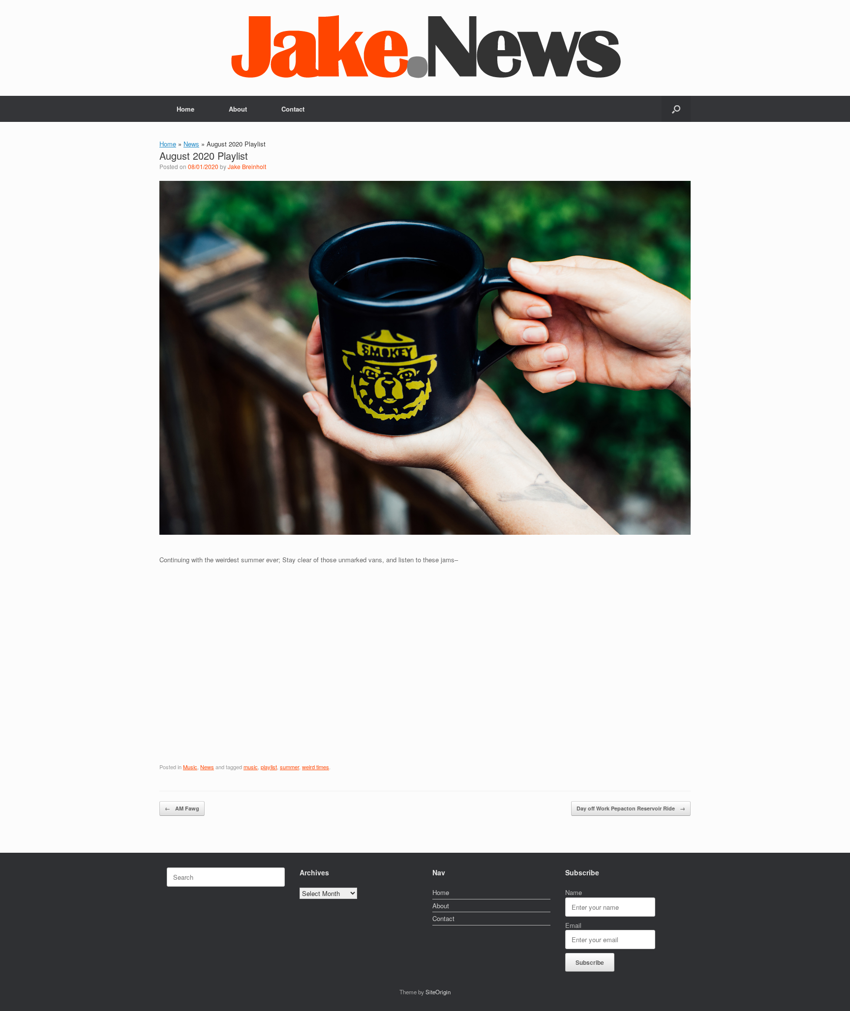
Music (190, 767)
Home (185, 109)
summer (289, 767)
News (191, 143)
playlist (269, 767)
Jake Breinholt (247, 166)
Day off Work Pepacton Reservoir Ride (631, 808)
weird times (315, 767)
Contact (292, 109)
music (250, 767)
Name (573, 892)
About (238, 109)
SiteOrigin (438, 992)
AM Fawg (182, 808)
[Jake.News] (425, 43)
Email (573, 925)
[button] (676, 109)
